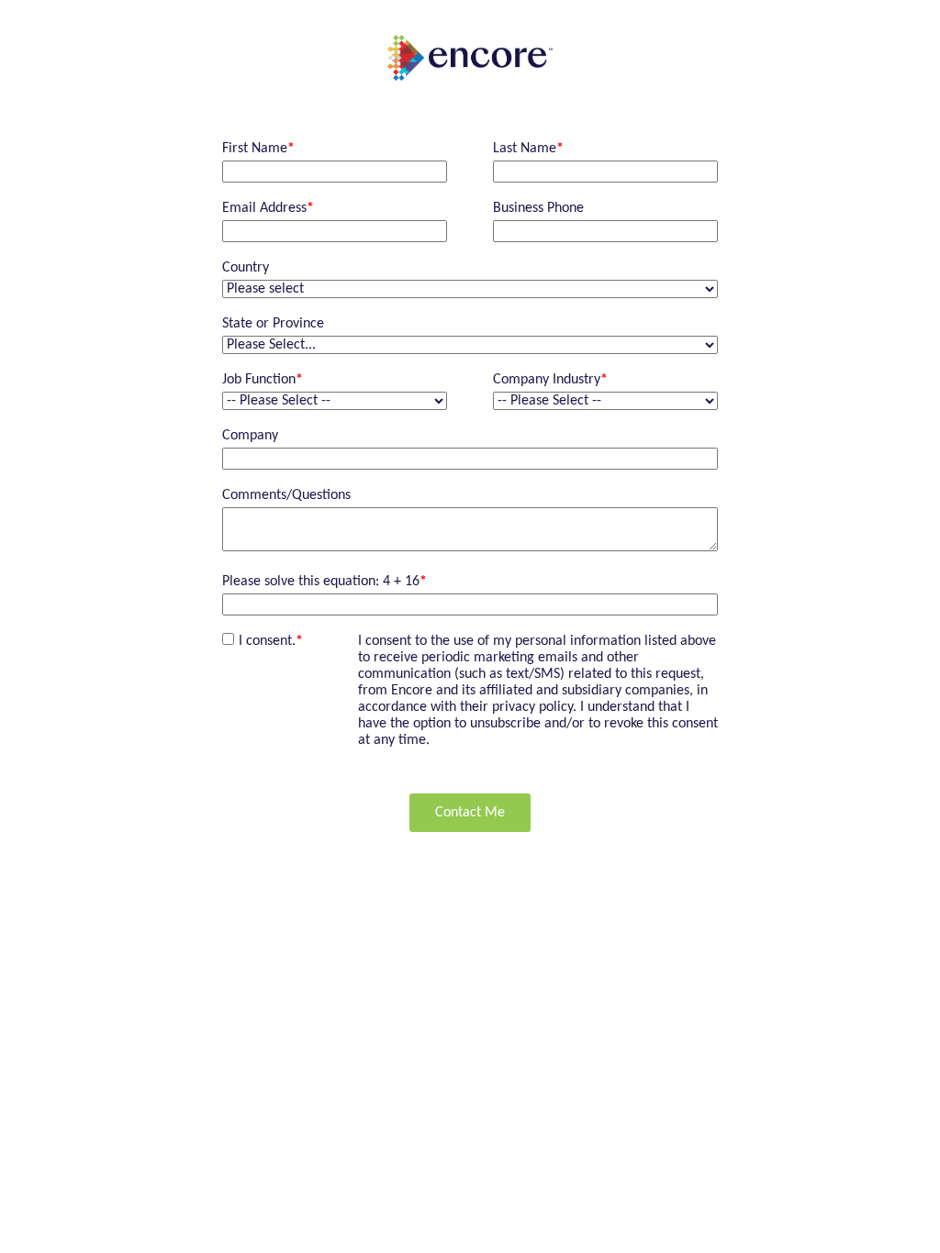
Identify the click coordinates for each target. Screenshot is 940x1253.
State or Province (273, 323)
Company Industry (550, 379)
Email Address (268, 208)
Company (250, 435)
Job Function (262, 379)
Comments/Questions (286, 495)
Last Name (528, 148)
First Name (258, 148)
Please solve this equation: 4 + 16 (324, 581)
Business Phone (538, 208)
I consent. (271, 641)
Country (245, 268)
